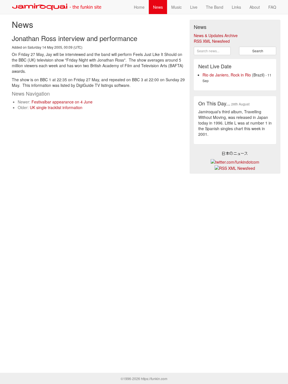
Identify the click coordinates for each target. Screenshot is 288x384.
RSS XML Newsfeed (212, 41)
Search (257, 50)
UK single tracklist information (56, 107)
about (254, 7)
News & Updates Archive (216, 35)
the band (214, 7)
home (139, 7)
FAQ (272, 7)
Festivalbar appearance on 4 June (62, 102)
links (236, 7)
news (158, 7)
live (193, 7)
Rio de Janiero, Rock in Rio (226, 75)
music (176, 7)
